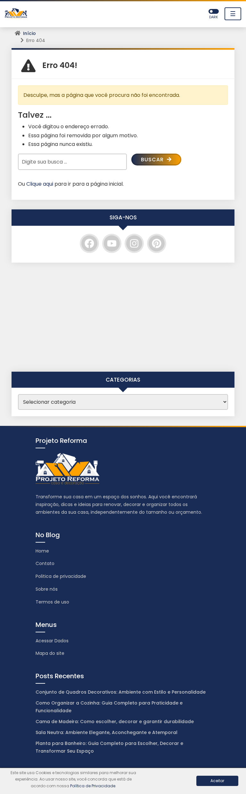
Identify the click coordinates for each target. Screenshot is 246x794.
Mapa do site (50, 653)
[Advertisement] (123, 317)
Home (42, 551)
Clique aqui (39, 184)
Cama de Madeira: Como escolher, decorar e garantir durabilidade (115, 721)
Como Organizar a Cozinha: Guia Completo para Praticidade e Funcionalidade (109, 707)
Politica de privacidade (61, 576)
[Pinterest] (157, 243)
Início (29, 33)
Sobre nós (47, 589)
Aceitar (217, 780)
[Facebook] (89, 243)
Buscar (153, 159)
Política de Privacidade (92, 786)
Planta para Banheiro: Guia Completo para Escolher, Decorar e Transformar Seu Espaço (109, 747)
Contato (45, 563)
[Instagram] (134, 243)
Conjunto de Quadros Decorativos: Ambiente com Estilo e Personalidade (121, 692)
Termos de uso (52, 602)
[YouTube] (112, 243)
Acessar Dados (52, 641)
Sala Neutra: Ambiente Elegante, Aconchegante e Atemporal (106, 732)
